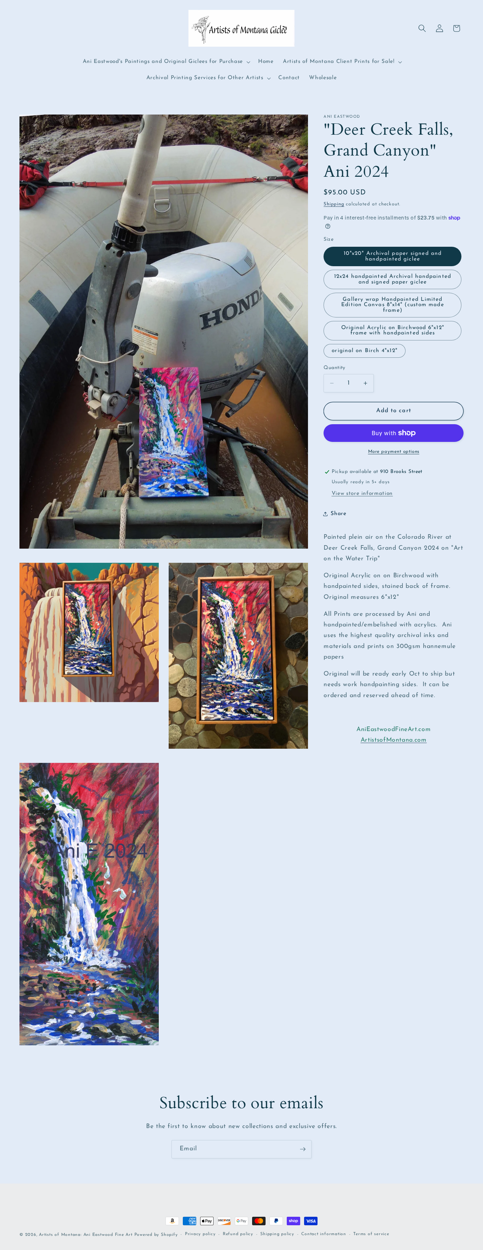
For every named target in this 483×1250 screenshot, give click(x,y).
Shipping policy (277, 1234)
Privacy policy (200, 1234)
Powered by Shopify (156, 1235)
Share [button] (338, 513)
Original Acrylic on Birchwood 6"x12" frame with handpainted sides (392, 330)
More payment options (393, 451)
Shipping (334, 203)
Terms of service (371, 1234)
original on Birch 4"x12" (364, 350)
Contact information (323, 1234)
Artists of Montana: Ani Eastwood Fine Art (86, 1235)
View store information (362, 493)
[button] (166, 62)
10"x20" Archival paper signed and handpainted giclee (393, 256)
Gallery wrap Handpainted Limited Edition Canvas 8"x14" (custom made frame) (392, 305)
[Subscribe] (302, 1149)
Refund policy (238, 1234)
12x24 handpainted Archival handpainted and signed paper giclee (392, 279)
